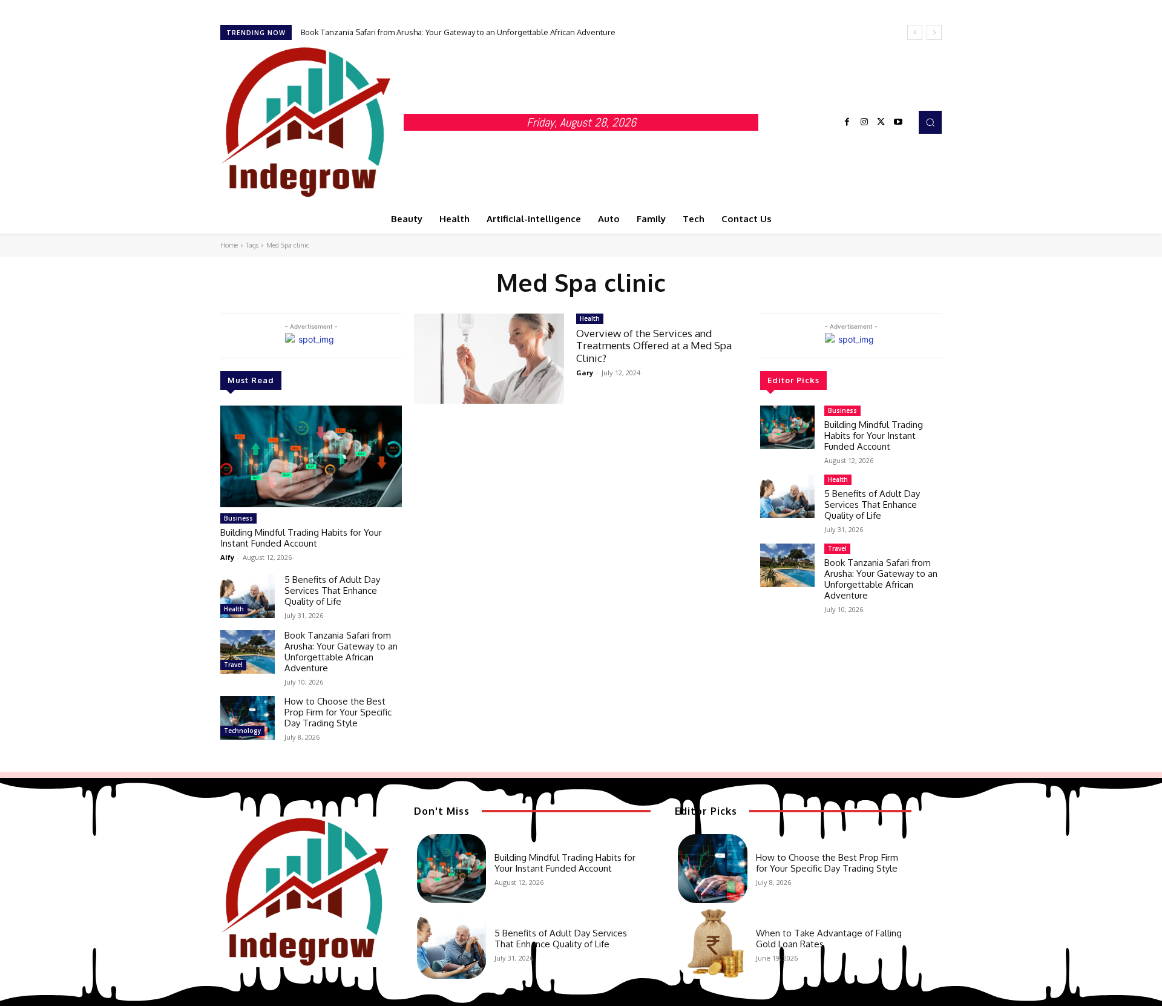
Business (238, 518)
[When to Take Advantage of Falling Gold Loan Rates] (712, 943)
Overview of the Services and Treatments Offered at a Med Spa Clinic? (654, 345)
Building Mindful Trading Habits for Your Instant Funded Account (301, 538)
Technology (242, 730)
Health (234, 609)
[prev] (914, 32)
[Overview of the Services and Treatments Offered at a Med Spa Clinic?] (489, 359)
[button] (930, 122)
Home (229, 245)
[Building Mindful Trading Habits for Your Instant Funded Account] (311, 456)
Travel (233, 664)
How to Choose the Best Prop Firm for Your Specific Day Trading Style (338, 712)
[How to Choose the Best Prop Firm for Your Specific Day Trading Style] (247, 718)
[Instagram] (864, 122)
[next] (934, 32)
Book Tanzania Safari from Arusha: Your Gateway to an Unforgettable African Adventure (458, 32)
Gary (584, 372)
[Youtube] (898, 122)
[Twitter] (881, 122)
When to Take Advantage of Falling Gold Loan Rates (829, 938)
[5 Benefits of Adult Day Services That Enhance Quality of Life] (247, 596)
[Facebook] (847, 122)
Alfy (227, 557)
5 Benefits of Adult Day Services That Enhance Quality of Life (332, 590)
